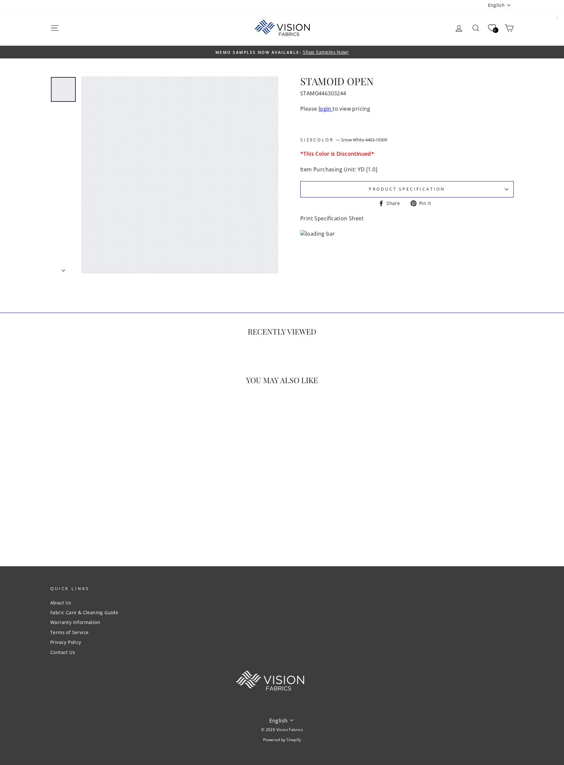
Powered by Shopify (282, 739)
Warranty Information (75, 622)
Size (306, 140)
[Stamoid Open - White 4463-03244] (105, 527)
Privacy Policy (65, 642)
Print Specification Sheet (332, 218)
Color (350, 140)
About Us (60, 603)
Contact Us (62, 652)
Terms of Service (69, 632)
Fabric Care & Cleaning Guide (84, 612)
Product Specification (407, 189)
